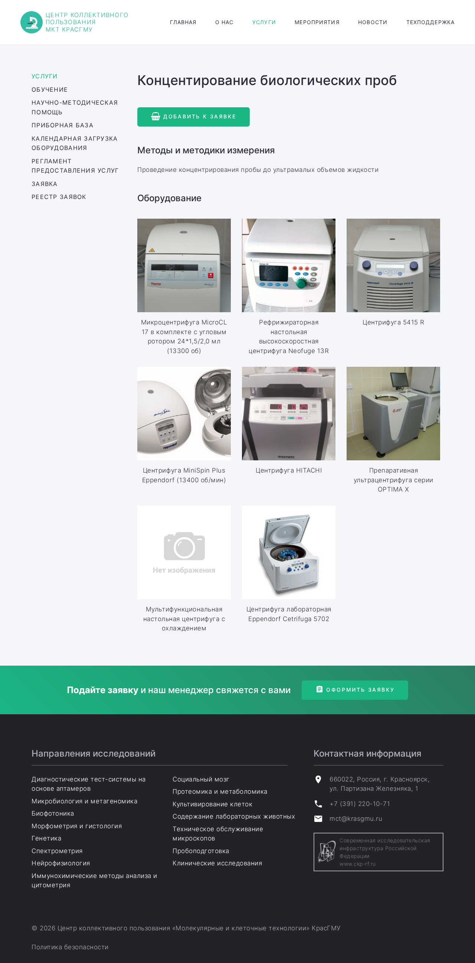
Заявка (45, 183)
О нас (224, 22)
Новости (372, 22)
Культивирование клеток (212, 804)
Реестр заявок (59, 196)
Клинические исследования (217, 863)
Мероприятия (317, 22)
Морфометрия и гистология (77, 826)
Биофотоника (53, 813)
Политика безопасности (70, 947)
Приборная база (63, 125)
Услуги (264, 22)
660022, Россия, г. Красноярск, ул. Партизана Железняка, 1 (380, 784)
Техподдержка (430, 22)
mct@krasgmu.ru (356, 818)
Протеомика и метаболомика (220, 791)
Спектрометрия (57, 851)
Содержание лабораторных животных (234, 816)
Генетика (46, 838)
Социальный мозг (201, 779)
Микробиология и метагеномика (84, 801)
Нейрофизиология (61, 863)
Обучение (50, 89)
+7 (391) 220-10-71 (360, 803)
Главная (183, 22)
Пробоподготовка (201, 851)
